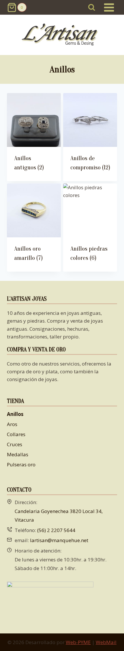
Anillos (15, 414)
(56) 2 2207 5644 (56, 530)
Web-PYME (78, 642)
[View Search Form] (92, 7)
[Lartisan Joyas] (62, 35)
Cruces (14, 444)
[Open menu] (109, 7)
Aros (12, 424)
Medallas (17, 454)
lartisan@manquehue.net (59, 540)
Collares (16, 434)
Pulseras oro (21, 464)
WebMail (106, 642)
